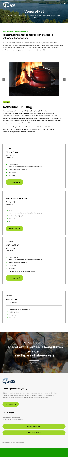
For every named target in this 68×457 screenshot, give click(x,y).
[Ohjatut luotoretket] (8, 2)
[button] (3, 79)
